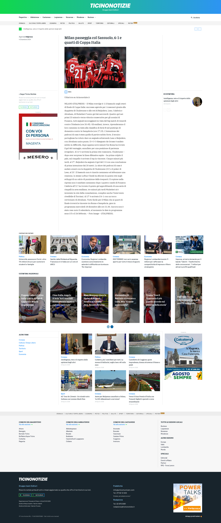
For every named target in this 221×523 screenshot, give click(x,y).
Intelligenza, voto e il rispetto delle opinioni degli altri (42, 29)
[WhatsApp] (100, 223)
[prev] (196, 29)
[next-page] (168, 109)
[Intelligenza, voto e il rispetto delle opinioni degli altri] (197, 102)
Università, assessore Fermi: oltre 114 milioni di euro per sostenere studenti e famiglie (32, 261)
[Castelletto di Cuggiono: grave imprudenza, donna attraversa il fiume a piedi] (144, 344)
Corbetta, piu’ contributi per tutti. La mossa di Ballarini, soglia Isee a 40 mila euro (110, 362)
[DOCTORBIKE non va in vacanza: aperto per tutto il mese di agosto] (127, 244)
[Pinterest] (95, 223)
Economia (85, 257)
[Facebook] (84, 223)
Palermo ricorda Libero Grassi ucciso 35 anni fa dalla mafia (188, 299)
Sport (63, 394)
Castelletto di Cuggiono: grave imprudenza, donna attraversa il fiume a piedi (144, 362)
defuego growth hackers (192, 516)
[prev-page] (165, 109)
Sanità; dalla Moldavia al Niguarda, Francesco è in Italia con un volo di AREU (64, 261)
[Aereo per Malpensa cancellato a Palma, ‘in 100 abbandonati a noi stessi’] (110, 380)
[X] (90, 223)
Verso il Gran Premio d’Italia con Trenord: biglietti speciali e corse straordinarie (141, 399)
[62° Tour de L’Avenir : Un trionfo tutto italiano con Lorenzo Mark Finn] (76, 380)
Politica (21, 257)
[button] (195, 17)
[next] (199, 29)
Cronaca (53, 257)
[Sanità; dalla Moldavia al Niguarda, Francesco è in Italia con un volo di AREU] (64, 244)
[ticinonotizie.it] (110, 5)
